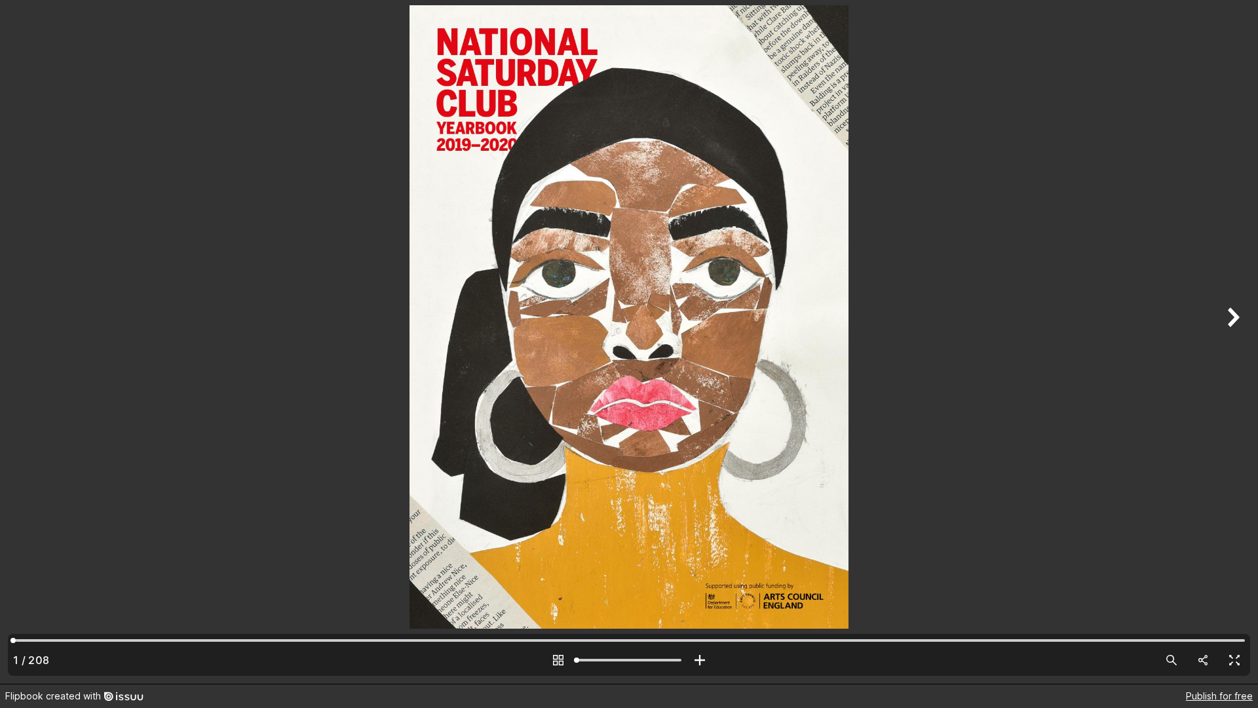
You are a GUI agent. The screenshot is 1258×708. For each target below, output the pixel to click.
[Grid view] (558, 660)
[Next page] (1232, 342)
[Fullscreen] (1234, 660)
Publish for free (1219, 695)
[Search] (1171, 660)
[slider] (629, 660)
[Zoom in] (700, 660)
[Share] (1203, 660)
